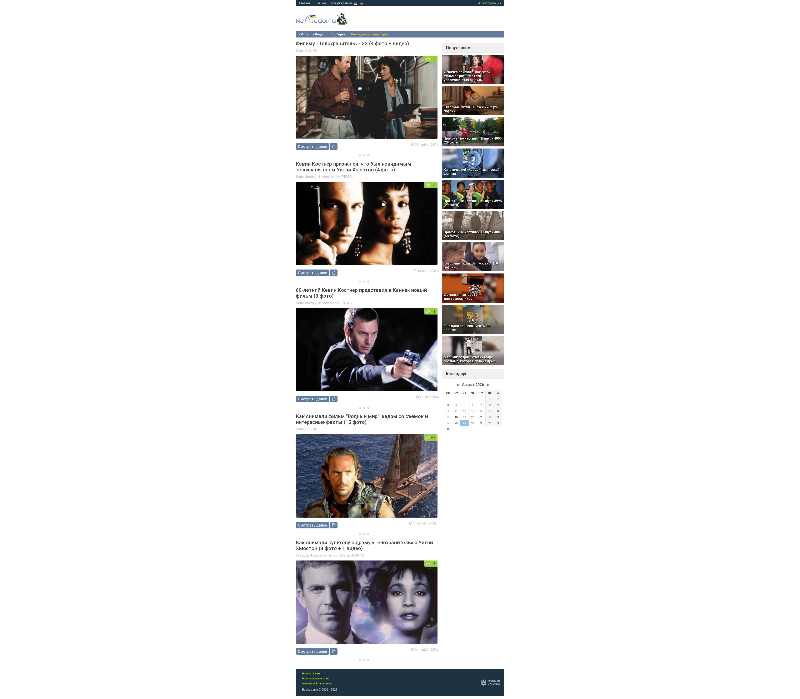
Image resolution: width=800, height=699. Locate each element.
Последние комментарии (369, 34)
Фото (305, 34)
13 (472, 411)
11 (456, 411)
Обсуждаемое (341, 3)
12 (464, 411)
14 (481, 411)
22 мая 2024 (429, 397)
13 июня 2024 (428, 271)
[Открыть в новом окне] (334, 146)
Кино (300, 50)
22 (489, 417)
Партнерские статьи (315, 678)
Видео (319, 34)
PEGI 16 (311, 429)
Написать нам (311, 673)
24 (447, 423)
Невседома (329, 22)
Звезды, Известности (322, 177)
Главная (304, 3)
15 (489, 411)
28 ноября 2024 (427, 145)
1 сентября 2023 (426, 523)
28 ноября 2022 (427, 650)
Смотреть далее (312, 146)
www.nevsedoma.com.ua (317, 683)
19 (464, 417)
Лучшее (320, 3)
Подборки (337, 34)
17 (447, 417)
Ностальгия (341, 555)
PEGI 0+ (311, 50)
